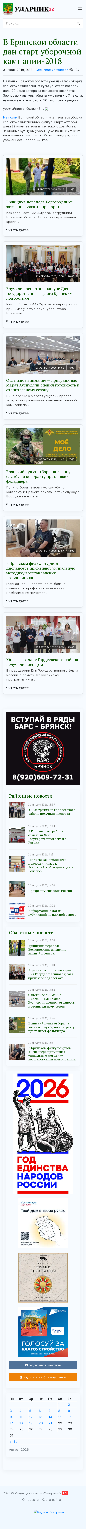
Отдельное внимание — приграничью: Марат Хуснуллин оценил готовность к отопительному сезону (42, 385)
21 (50, 1423)
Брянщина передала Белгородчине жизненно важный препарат (39, 204)
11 (20, 1417)
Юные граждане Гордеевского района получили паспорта (42, 662)
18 (21, 1423)
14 (50, 1417)
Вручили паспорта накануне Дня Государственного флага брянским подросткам (39, 293)
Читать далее (17, 229)
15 (60, 1417)
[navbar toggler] (80, 9)
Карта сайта (51, 1500)
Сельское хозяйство (52, 70)
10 (11, 1417)
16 (69, 1417)
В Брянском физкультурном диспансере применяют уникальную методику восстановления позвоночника (40, 570)
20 (41, 1423)
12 (31, 1417)
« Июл (14, 1442)
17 (11, 1423)
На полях (10, 117)
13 (40, 1417)
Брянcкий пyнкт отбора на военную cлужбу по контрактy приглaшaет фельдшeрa (40, 476)
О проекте (30, 1500)
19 (31, 1423)
